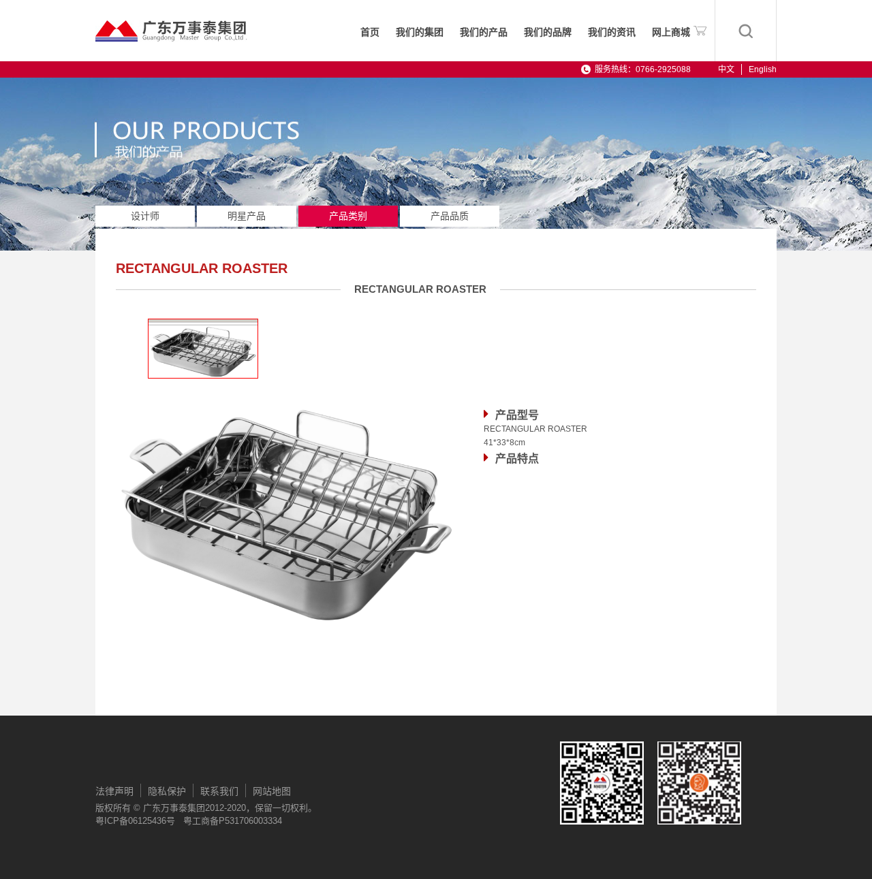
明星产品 (247, 215)
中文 (726, 69)
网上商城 (671, 32)
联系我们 (219, 791)
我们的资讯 (612, 32)
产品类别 (348, 215)
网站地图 (272, 791)
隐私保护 (167, 791)
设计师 (145, 215)
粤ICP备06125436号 (135, 821)
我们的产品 (484, 32)
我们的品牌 (548, 32)
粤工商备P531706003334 (232, 821)
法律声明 (114, 791)
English (763, 69)
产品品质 (450, 215)
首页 (369, 32)
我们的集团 (419, 32)
